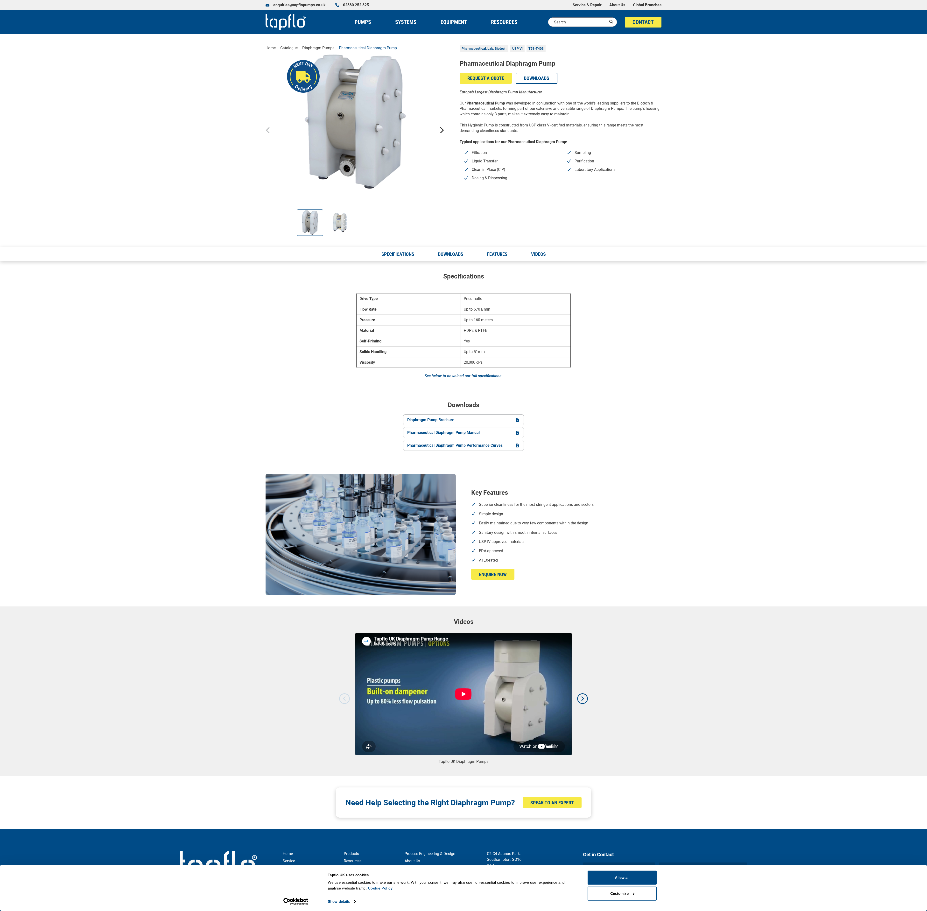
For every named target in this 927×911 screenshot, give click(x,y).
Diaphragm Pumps (318, 48)
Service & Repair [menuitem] (587, 5)
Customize (619, 893)
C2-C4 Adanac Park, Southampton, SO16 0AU (504, 859)
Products (351, 853)
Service (289, 861)
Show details (339, 901)
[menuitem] (296, 5)
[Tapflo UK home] (286, 22)
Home (271, 48)
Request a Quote (485, 78)
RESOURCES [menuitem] (504, 22)
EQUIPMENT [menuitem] (454, 22)
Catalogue (289, 48)
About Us (412, 861)
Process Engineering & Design (430, 853)
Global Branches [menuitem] (647, 5)
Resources (352, 861)
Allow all (622, 878)
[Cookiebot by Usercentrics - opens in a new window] (296, 901)
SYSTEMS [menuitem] (405, 22)
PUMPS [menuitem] (363, 22)
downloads (536, 78)
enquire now (493, 574)
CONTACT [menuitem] (643, 22)
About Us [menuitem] (617, 5)
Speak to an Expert (552, 803)
